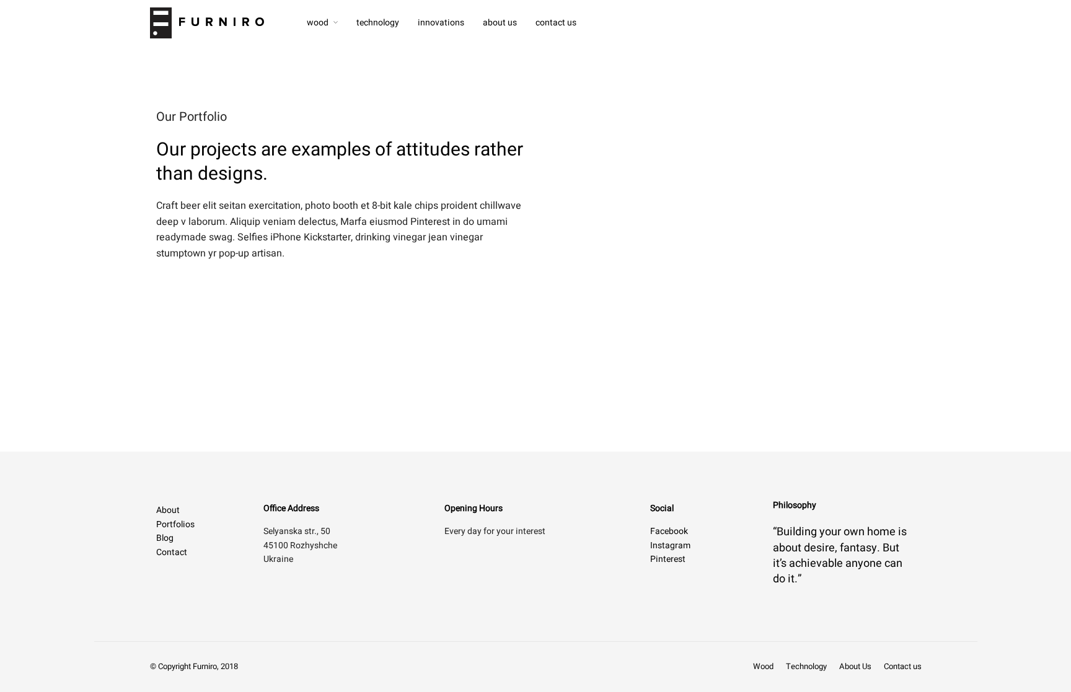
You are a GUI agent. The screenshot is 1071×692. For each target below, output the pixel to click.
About (168, 510)
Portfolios (175, 524)
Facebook (669, 531)
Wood (317, 22)
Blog (165, 538)
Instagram (670, 545)
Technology (377, 22)
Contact (171, 552)
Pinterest (667, 559)
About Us (500, 22)
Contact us (556, 22)
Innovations (441, 22)
